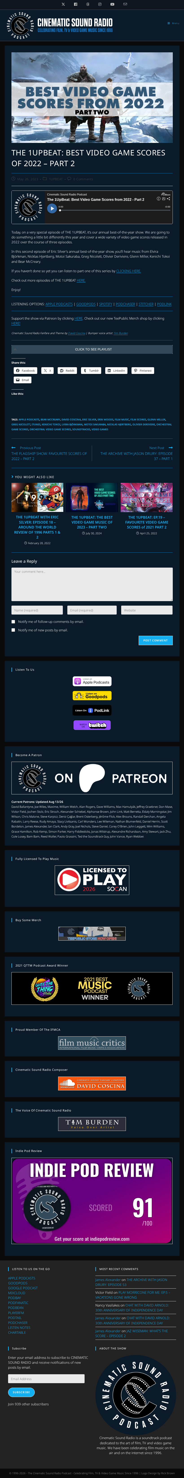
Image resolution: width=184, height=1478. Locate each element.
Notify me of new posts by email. (43, 630)
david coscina (71, 419)
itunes (36, 424)
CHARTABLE (17, 1332)
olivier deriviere (143, 424)
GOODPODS (86, 304)
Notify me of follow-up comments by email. (51, 621)
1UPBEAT (56, 179)
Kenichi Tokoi (51, 424)
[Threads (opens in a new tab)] (88, 4)
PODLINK (164, 304)
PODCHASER (125, 304)
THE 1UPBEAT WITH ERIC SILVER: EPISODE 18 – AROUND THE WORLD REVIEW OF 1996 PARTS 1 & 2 (37, 527)
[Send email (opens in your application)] (123, 4)
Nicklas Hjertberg (119, 424)
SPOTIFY (105, 304)
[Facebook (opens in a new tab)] (76, 4)
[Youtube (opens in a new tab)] (112, 4)
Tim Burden (121, 333)
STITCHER (146, 304)
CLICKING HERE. (128, 271)
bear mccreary (50, 419)
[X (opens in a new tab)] (63, 4)
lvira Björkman (72, 424)
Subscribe (21, 1392)
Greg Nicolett (20, 424)
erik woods (105, 419)
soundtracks (81, 429)
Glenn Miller (156, 419)
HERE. (81, 280)
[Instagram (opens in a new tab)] (100, 4)
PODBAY (14, 1298)
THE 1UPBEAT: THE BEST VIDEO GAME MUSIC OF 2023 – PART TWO (92, 522)
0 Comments (83, 179)
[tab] (92, 349)
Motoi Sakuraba (95, 424)
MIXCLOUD (16, 1293)
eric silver (89, 419)
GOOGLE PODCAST (23, 1288)
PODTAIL (15, 1317)
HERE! (15, 323)
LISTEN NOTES (19, 1327)
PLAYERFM (16, 1312)
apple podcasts (29, 419)
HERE (78, 318)
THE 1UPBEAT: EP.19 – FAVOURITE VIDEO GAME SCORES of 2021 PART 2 (146, 522)
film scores (138, 419)
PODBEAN (16, 1307)
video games (100, 429)
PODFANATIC (18, 1302)
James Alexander (108, 1279)
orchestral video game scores (50, 429)
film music (122, 419)
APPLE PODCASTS (59, 304)
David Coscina (76, 333)
